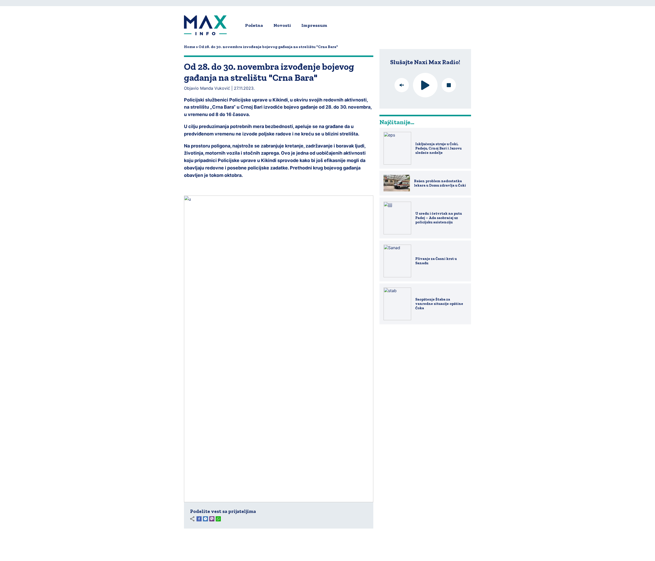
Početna (254, 25)
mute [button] (402, 85)
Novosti (282, 25)
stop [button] (449, 85)
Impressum (314, 25)
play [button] (425, 85)
